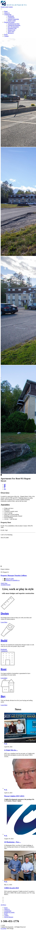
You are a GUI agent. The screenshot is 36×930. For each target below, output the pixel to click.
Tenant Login (4, 7)
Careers (10, 7)
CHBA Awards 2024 (11, 888)
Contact (6, 915)
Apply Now (4, 583)
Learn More (4, 622)
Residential (4, 649)
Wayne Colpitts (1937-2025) (14, 796)
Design (5, 613)
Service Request (8, 917)
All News (3, 905)
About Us (7, 909)
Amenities (5, 505)
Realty (6, 914)
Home (6, 907)
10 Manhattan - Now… (12, 842)
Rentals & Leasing (9, 912)
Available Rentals (5, 584)
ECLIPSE (3, 928)
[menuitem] (6, 11)
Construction (7, 911)
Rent (3, 669)
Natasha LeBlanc (14, 575)
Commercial (4, 651)
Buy (3, 696)
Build (4, 640)
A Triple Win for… (11, 750)
